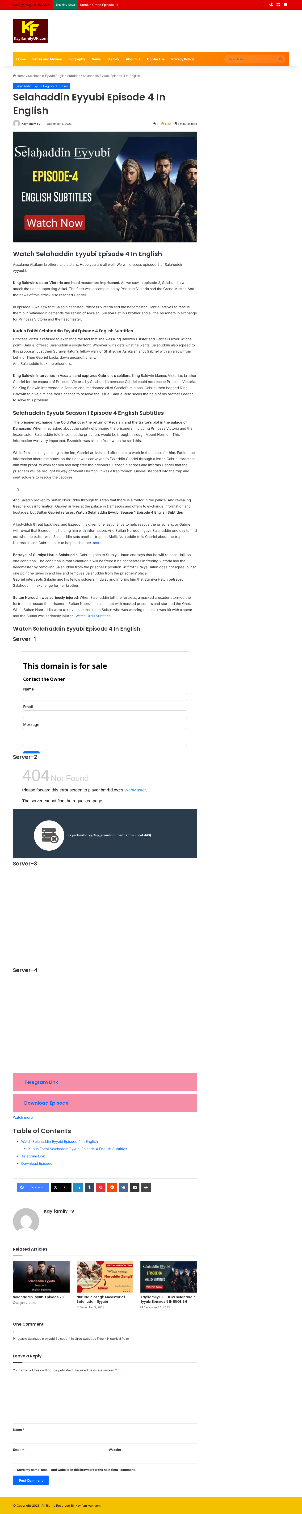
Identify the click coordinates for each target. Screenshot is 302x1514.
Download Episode (46, 1103)
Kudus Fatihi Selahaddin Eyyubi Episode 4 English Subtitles (77, 1149)
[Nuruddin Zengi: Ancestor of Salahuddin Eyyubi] (105, 1277)
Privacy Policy (182, 59)
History (113, 59)
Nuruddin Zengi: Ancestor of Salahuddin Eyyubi (101, 1299)
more (97, 543)
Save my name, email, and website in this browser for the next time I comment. (76, 1470)
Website (115, 1450)
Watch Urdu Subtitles (93, 616)
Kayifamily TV (31, 123)
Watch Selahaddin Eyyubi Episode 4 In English (59, 1141)
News (96, 59)
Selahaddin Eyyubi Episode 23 (38, 1297)
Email (18, 1450)
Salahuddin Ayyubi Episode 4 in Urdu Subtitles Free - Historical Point (78, 1338)
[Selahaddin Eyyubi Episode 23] (41, 1277)
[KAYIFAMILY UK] (30, 31)
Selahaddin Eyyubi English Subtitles (54, 76)
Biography (76, 59)
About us (133, 59)
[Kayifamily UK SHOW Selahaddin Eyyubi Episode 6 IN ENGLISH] (168, 1277)
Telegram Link (41, 1082)
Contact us (156, 59)
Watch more (23, 1117)
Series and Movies (47, 59)
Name (18, 1429)
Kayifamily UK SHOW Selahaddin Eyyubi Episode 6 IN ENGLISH (168, 1299)
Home (21, 59)
